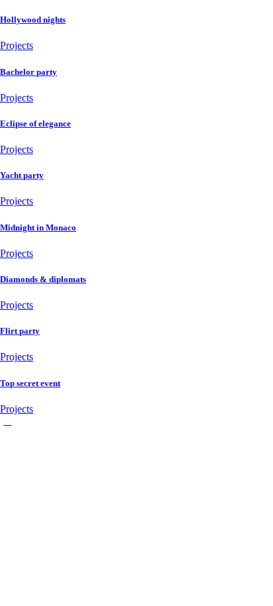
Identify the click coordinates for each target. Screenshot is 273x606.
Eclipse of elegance (35, 123)
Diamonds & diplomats (43, 279)
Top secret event (30, 383)
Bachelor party (28, 72)
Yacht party (22, 175)
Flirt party (20, 331)
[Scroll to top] (7, 421)
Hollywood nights (33, 20)
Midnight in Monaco (38, 227)
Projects (16, 45)
